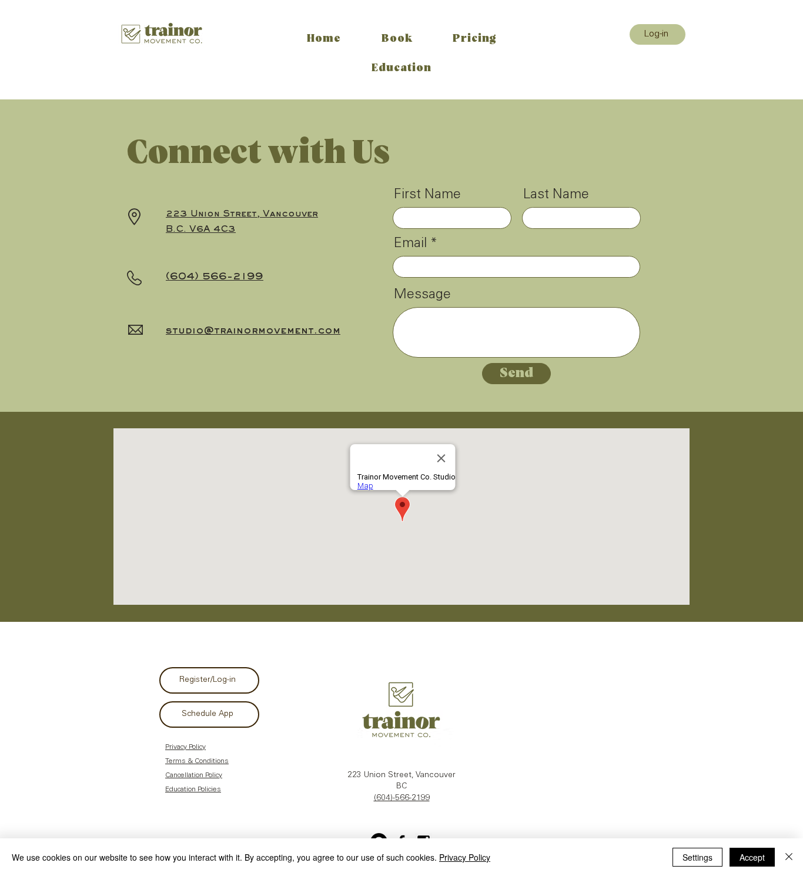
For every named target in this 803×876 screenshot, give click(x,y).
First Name (427, 195)
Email (410, 244)
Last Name (556, 195)
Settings (697, 857)
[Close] (789, 857)
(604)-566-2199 (402, 798)
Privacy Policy (464, 857)
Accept (752, 857)
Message (422, 295)
